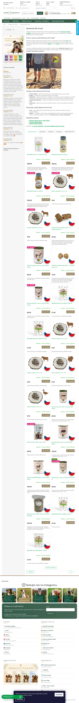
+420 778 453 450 (60, 13)
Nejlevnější (42, 131)
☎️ (21, 635)
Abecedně (59, 131)
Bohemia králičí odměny (35, 123)
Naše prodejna (35, 18)
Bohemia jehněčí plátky (35, 122)
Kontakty (43, 18)
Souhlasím (59, 694)
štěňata (50, 43)
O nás (28, 18)
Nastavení (20, 699)
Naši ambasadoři (16, 18)
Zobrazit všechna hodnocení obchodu (11, 149)
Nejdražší (50, 131)
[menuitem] (6, 21)
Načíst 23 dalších (51, 567)
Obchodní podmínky (40, 8)
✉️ (21, 631)
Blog (23, 18)
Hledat (40, 13)
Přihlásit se (50, 613)
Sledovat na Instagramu (39, 585)
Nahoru (31, 571)
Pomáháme (7, 18)
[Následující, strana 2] (70, 571)
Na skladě (10, 29)
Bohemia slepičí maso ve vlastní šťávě (39, 120)
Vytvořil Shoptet (71, 700)
